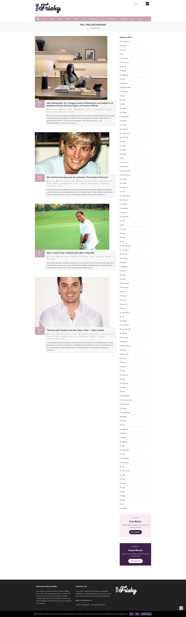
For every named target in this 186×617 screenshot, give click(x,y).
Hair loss (124, 254)
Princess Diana (51, 186)
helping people (83, 336)
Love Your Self (126, 329)
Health (60, 19)
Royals (132, 19)
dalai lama (73, 336)
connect (49, 183)
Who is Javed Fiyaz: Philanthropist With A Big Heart (71, 253)
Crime (124, 141)
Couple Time (126, 133)
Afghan (83, 109)
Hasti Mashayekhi (98, 109)
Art (123, 54)
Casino (124, 100)
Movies (76, 19)
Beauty (124, 66)
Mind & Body (126, 346)
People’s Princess (93, 183)
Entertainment (112, 19)
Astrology (125, 58)
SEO (123, 425)
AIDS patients (87, 181)
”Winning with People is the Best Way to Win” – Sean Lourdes (75, 330)
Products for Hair (127, 400)
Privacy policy (146, 614)
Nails (123, 371)
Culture (124, 150)
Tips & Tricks (126, 471)
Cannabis (125, 91)
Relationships (93, 19)
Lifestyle (124, 321)
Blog (123, 79)
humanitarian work (66, 183)
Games (124, 212)
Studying (124, 441)
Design (124, 154)
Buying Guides (126, 87)
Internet (124, 300)
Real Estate (125, 404)
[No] (184, 614)
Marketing (125, 337)
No (137, 614)
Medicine (124, 341)
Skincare (124, 433)
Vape (123, 491)
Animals (124, 46)
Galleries (124, 204)
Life (123, 316)
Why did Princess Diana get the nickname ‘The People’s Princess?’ (77, 177)
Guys (123, 237)
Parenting (123, 19)
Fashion (124, 183)
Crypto (124, 146)
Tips (123, 466)
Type (123, 487)
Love (83, 19)
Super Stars (125, 450)
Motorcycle (125, 354)
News (52, 19)
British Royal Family (105, 181)
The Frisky (51, 181)
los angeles (101, 336)
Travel (140, 19)
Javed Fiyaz (100, 256)
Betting (124, 71)
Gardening (125, 216)
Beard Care (125, 62)
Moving (124, 362)
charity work (65, 336)
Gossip (124, 229)
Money (124, 350)
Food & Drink (126, 196)
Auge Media (104, 334)
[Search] (147, 3)
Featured (124, 187)
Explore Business (135, 561)
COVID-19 (125, 137)
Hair (123, 241)
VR (123, 504)
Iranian (55, 112)
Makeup (124, 333)
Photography (126, 396)
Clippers (124, 121)
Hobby (124, 275)
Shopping (125, 429)
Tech (123, 454)
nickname (84, 183)
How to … (125, 291)
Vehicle (124, 496)
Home (45, 19)
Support (59, 186)
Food (123, 191)
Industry (124, 296)
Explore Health (135, 532)
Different (56, 183)
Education (125, 166)
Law (123, 308)
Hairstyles (125, 258)
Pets (123, 391)
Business (68, 334)
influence (76, 183)
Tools (123, 475)
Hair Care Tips (126, 246)
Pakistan (107, 256)
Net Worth (125, 375)
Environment (126, 175)
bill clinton (56, 336)
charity (92, 256)
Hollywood (93, 336)
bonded (95, 181)
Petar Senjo (51, 256)
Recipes (124, 408)
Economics (125, 162)
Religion (124, 416)
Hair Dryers (125, 250)
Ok (131, 614)
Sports (124, 437)
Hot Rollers (125, 287)
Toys (123, 479)
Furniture (124, 200)
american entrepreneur (92, 334)
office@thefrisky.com (86, 600)
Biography (125, 75)
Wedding (124, 508)
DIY (123, 158)
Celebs (68, 19)
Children (124, 112)
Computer (125, 129)
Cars (123, 96)
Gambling (125, 208)
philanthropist (63, 112)
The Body (125, 462)
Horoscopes (125, 283)
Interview (124, 304)
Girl (123, 225)
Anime (124, 50)
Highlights (125, 266)
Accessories (125, 41)
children (89, 109)
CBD (123, 104)
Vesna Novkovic (53, 109)
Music (123, 366)
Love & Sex (125, 325)
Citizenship (125, 116)
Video (123, 500)
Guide (124, 233)
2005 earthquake (83, 256)
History (124, 271)
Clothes (124, 125)
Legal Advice (126, 312)
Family (124, 179)
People (67, 256)
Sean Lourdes (60, 339)
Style (102, 19)
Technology (125, 458)
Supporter (72, 112)
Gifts (123, 221)
